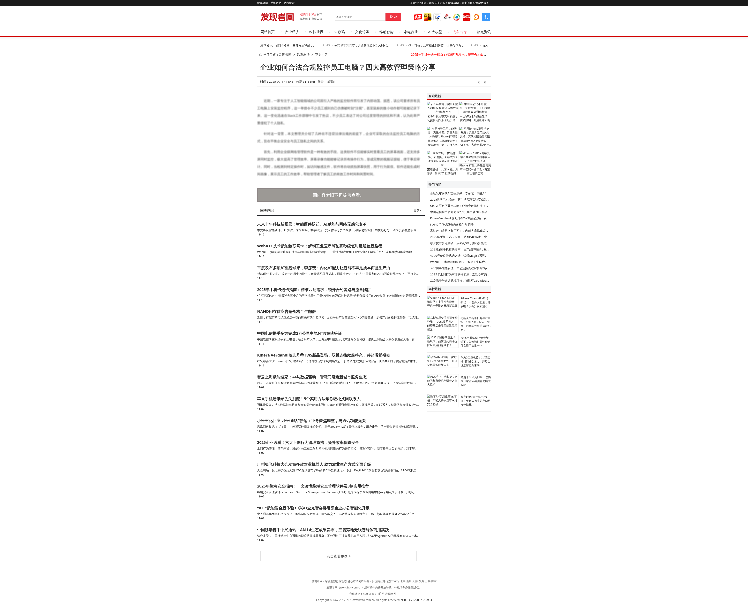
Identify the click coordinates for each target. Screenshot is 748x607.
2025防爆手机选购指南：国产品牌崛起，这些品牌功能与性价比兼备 (474, 249)
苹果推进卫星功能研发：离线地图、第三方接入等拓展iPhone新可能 (443, 144)
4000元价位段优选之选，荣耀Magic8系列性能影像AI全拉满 (469, 255)
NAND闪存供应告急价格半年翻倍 (466, 54)
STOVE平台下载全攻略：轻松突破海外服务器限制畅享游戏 (468, 206)
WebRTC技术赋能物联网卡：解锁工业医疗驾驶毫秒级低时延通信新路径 (319, 246)
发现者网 (285, 54)
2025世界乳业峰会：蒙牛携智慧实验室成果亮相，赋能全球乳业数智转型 (477, 199)
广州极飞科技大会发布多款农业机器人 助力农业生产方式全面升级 (314, 464)
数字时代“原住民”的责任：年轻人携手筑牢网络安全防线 (476, 400)
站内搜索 (289, 3)
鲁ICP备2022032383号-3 (416, 600)
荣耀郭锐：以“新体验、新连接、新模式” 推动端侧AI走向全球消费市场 (443, 173)
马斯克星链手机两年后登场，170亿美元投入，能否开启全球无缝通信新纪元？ (475, 324)
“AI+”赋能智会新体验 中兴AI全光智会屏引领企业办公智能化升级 (313, 508)
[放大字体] (479, 81)
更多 (417, 210)
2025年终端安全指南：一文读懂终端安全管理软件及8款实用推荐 (313, 486)
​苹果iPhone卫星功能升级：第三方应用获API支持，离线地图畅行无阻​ (474, 144)
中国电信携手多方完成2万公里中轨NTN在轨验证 (299, 333)
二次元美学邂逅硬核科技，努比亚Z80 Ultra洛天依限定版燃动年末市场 (476, 280)
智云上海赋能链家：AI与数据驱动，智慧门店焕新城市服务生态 (312, 377)
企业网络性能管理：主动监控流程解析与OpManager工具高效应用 (473, 268)
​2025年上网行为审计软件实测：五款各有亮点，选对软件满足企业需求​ (476, 274)
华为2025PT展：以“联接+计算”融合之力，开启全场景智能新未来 (475, 361)
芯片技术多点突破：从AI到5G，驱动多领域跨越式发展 (465, 243)
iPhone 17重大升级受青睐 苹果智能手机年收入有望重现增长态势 (475, 169)
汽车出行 (303, 54)
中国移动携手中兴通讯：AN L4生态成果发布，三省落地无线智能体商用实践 (323, 529)
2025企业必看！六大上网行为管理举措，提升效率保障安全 (308, 442)
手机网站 (275, 3)
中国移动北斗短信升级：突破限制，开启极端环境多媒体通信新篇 (475, 120)
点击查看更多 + (339, 556)
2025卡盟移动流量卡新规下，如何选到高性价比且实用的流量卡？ (475, 341)
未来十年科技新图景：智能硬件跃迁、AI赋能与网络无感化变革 (312, 224)
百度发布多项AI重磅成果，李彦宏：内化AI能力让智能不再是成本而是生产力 (323, 267)
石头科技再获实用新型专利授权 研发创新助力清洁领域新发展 (442, 120)
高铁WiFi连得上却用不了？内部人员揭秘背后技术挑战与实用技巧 (472, 231)
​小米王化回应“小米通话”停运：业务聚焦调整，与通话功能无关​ (311, 420)
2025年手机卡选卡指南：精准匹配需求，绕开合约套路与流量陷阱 (314, 289)
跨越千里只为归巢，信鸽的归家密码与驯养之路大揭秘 (476, 381)
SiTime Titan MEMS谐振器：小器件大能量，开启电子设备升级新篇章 (475, 302)
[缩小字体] (485, 81)
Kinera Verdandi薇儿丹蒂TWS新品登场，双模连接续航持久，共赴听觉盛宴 (323, 355)
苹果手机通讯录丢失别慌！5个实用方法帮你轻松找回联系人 (309, 398)
